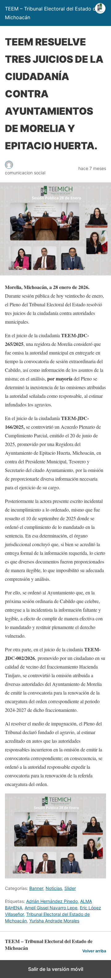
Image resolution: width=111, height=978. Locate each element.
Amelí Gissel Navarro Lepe (51, 907)
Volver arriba (94, 951)
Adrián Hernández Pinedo (52, 901)
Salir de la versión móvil (55, 969)
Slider (70, 888)
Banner (36, 888)
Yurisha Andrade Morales (54, 920)
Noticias (54, 888)
